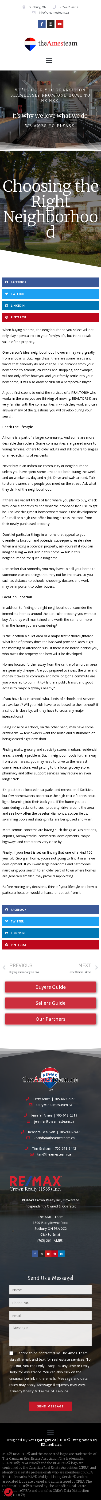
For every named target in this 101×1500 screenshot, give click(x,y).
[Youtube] (59, 24)
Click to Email (50, 1234)
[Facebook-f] (42, 24)
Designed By (16, 1440)
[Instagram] (50, 24)
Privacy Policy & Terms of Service (38, 1391)
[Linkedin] (61, 1253)
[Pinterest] (54, 1253)
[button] (49, 60)
